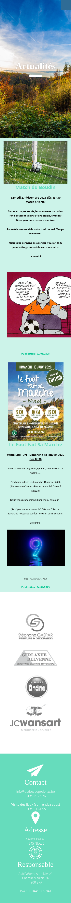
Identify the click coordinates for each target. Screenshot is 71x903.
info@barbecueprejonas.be (35, 791)
